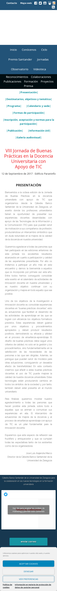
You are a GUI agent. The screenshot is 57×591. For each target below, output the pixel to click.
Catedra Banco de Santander (28, 27)
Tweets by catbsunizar (29, 510)
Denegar (28, 571)
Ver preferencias (28, 579)
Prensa (28, 86)
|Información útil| (39, 130)
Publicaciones (12, 81)
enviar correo (28, 541)
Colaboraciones (41, 77)
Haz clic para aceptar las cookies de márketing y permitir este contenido (29, 510)
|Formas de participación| (28, 112)
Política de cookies (7, 586)
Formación (31, 81)
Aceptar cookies (28, 563)
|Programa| (13, 106)
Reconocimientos (17, 77)
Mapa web (26, 3)
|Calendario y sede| (38, 106)
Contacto (11, 3)
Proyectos (47, 81)
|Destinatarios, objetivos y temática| (28, 99)
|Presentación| (28, 92)
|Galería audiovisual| (28, 137)
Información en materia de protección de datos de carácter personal (33, 586)
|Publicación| (14, 130)
